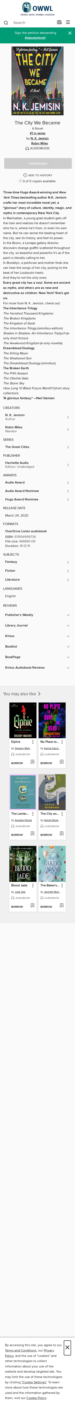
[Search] (6, 22)
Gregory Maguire (23, 748)
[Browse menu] (68, 22)
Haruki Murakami (52, 820)
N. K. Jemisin (40, 139)
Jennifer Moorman (52, 892)
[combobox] (29, 23)
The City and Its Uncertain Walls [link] (50, 814)
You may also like (20, 694)
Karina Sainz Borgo (52, 748)
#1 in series (37, 133)
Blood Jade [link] (19, 885)
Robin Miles (39, 143)
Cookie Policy (36, 1398)
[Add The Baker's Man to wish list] (61, 906)
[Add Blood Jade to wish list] (32, 906)
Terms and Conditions (20, 1350)
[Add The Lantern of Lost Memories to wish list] (32, 834)
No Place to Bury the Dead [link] (50, 742)
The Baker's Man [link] (50, 885)
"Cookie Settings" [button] (33, 1382)
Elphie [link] (15, 742)
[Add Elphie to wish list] (32, 762)
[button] (38, 163)
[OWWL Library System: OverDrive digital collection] (37, 8)
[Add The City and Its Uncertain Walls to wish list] (61, 834)
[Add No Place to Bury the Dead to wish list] (61, 762)
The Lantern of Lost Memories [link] (21, 814)
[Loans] (59, 23)
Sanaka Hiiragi (23, 820)
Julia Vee (20, 892)
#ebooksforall (35, 38)
